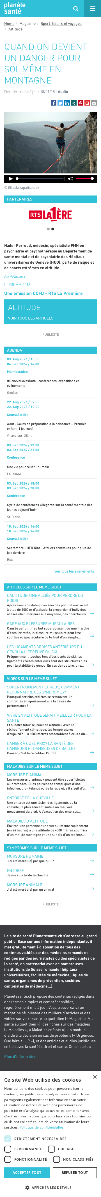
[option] (50, 214)
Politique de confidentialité (41, 1127)
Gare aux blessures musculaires (41, 623)
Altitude (15, 29)
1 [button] (48, 229)
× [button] (95, 1077)
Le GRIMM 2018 (17, 284)
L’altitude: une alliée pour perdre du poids (45, 598)
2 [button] (52, 229)
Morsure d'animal (25, 774)
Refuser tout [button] (75, 1172)
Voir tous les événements (74, 571)
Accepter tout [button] (27, 1172)
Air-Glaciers (15, 276)
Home (9, 23)
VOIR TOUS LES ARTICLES (30, 318)
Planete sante (14, 8)
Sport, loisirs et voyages (61, 23)
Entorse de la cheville (30, 797)
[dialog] (50, 1134)
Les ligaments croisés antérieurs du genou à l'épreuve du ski (44, 649)
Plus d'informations (21, 1056)
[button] (53, 103)
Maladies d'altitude (27, 821)
